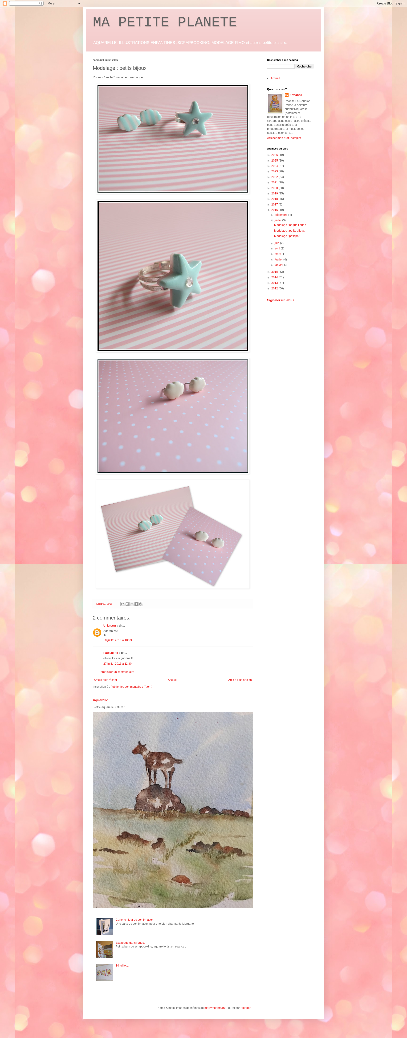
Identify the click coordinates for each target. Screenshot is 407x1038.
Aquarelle (100, 700)
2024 (275, 166)
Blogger (245, 1008)
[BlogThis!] (127, 604)
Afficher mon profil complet (284, 138)
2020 (275, 188)
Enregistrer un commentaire (116, 672)
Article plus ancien (240, 680)
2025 (275, 160)
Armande (295, 95)
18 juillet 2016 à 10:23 (117, 640)
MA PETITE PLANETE (165, 23)
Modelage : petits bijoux (289, 230)
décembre (281, 215)
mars (278, 254)
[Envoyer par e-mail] (122, 604)
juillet (278, 220)
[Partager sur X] (131, 604)
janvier (279, 265)
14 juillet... (122, 965)
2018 (275, 199)
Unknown (109, 625)
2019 (275, 193)
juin (277, 243)
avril (278, 248)
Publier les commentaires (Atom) (131, 686)
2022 (275, 177)
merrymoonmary (214, 1008)
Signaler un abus (280, 300)
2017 (275, 204)
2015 (275, 271)
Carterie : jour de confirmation (135, 919)
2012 (275, 288)
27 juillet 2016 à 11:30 (117, 663)
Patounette (110, 653)
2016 (275, 210)
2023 (275, 171)
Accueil (172, 680)
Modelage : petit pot (286, 236)
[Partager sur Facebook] (136, 604)
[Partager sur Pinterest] (140, 604)
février (279, 259)
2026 (275, 155)
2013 (275, 282)
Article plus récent (105, 680)
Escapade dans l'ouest (130, 942)
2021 (275, 182)
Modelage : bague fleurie (290, 225)
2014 (275, 277)
